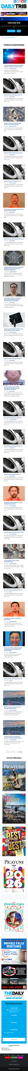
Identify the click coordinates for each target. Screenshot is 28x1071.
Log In (18, 31)
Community (13, 1055)
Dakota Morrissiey (13, 68)
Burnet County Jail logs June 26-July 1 (14, 532)
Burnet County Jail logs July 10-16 (13, 446)
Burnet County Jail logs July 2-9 (12, 474)
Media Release (12, 212)
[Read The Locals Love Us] (14, 841)
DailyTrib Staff (12, 96)
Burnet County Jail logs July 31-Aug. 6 (14, 238)
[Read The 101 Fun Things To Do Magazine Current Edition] (14, 809)
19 (18, 751)
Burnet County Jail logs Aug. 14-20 (13, 152)
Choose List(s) (14, 1008)
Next (21, 751)
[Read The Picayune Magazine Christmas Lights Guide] (14, 916)
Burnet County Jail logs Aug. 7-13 (12, 181)
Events (23, 1055)
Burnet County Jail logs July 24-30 (13, 358)
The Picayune (20, 1057)
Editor (10, 591)
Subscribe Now (11, 31)
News (5, 37)
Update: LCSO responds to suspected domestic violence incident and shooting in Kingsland (14, 268)
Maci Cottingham (12, 126)
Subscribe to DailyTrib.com (14, 1064)
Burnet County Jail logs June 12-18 (13, 678)
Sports (9, 1055)
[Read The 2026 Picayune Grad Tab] (14, 877)
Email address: (14, 1029)
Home (2, 37)
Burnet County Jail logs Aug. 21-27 (13, 94)
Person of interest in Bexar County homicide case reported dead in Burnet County (13, 649)
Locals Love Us (8, 1057)
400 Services (4, 1048)
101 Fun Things (14, 1057)
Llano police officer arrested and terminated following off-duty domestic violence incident (12, 299)
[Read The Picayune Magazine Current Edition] (14, 776)
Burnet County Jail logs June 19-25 (13, 589)
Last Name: (14, 1022)
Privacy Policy (14, 1061)
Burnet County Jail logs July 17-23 (13, 417)
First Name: (14, 1015)
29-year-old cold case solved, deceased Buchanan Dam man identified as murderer (12, 388)
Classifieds (18, 1055)
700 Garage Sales (5, 1049)
